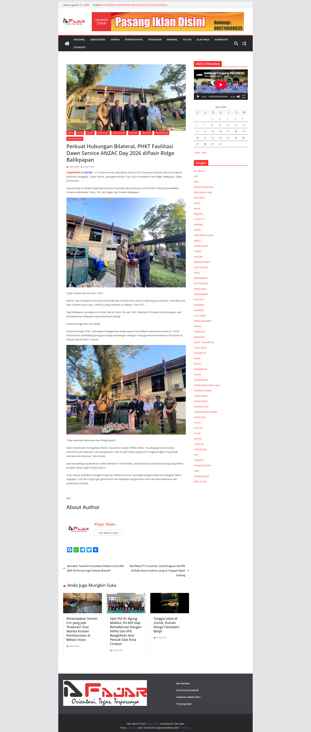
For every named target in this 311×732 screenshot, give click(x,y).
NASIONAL (79, 39)
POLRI (197, 433)
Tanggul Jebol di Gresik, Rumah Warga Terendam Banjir (166, 624)
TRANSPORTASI (202, 465)
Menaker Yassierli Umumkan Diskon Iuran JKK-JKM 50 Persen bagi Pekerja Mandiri (95, 568)
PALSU (197, 363)
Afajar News (88, 166)
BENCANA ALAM (203, 192)
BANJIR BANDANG (204, 187)
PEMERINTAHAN (134, 39)
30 (220, 144)
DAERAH (115, 39)
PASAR (197, 374)
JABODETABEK (97, 39)
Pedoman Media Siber (188, 697)
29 (212, 144)
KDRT (197, 272)
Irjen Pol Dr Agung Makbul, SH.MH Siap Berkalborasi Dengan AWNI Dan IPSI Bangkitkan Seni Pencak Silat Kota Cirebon (125, 631)
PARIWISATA (221, 39)
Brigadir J (198, 213)
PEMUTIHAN (200, 395)
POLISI (197, 422)
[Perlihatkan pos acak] (244, 43)
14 (205, 131)
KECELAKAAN (201, 283)
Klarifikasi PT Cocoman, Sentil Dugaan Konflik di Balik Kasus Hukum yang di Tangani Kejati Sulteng (157, 570)
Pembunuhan (201, 379)
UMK (196, 470)
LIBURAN (199, 310)
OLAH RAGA (203, 39)
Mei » (204, 152)
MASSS (197, 326)
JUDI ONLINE (201, 267)
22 (212, 137)
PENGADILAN (201, 406)
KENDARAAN (201, 294)
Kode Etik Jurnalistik (187, 690)
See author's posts (109, 532)
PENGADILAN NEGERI (205, 411)
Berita (70, 133)
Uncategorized (75, 139)
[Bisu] (238, 96)
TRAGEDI (199, 460)
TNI (196, 454)
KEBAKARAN (200, 278)
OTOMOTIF (79, 47)
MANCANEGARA (119, 133)
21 (205, 137)
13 (197, 131)
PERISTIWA (200, 417)
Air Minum (199, 170)
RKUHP (198, 438)
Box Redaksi (183, 683)
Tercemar (199, 444)
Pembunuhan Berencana (207, 385)
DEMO (197, 229)
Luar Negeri (103, 133)
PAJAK (197, 358)
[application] (221, 84)
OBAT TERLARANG (204, 342)
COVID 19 (199, 219)
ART (196, 176)
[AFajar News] (67, 43)
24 (228, 137)
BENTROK (199, 197)
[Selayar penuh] (243, 96)
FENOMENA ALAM (204, 235)
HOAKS (198, 251)
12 (243, 125)
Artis (196, 181)
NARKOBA (199, 331)
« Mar (197, 152)
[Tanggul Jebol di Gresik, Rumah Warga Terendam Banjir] (169, 595)
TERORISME (200, 449)
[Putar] (198, 96)
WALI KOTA (200, 481)
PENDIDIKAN (155, 39)
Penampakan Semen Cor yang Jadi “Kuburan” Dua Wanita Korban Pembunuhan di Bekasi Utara (81, 629)
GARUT (198, 240)
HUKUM (198, 256)
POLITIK (187, 39)
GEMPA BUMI (201, 245)
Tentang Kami (184, 703)
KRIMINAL (172, 39)
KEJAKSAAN (200, 288)
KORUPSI (199, 299)
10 (228, 125)
